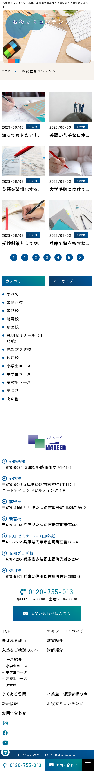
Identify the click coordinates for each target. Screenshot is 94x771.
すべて (13, 294)
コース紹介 (12, 659)
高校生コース (19, 382)
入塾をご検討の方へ (20, 650)
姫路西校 (15, 302)
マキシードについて (65, 631)
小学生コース (19, 366)
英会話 (13, 390)
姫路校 (13, 310)
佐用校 (13, 357)
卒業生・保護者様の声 (67, 694)
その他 (13, 399)
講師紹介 (55, 650)
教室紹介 (55, 640)
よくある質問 (14, 694)
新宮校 (13, 327)
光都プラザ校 (19, 349)
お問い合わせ (14, 713)
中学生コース (19, 374)
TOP (6, 631)
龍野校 (13, 319)
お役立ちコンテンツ (65, 703)
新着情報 (10, 703)
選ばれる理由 (14, 640)
